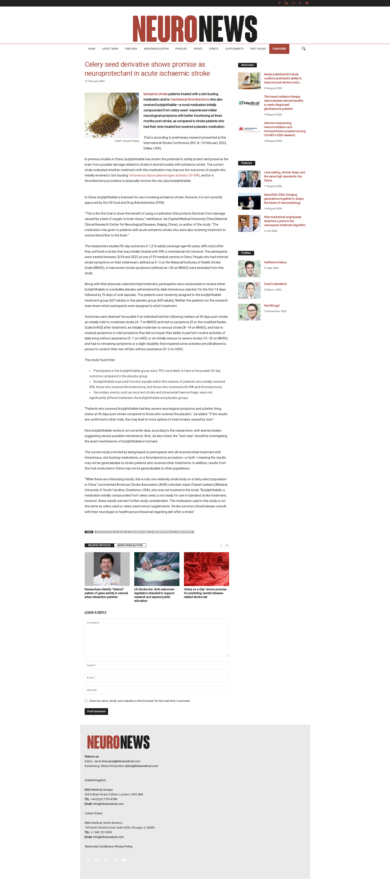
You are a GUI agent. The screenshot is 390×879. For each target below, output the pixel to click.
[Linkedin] (286, 3)
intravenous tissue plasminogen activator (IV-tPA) (164, 175)
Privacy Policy (123, 846)
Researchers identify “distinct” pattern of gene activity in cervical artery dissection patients (106, 593)
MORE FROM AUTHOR (130, 545)
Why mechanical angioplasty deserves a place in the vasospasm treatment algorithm (285, 221)
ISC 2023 (122, 532)
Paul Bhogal (271, 305)
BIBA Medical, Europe (99, 789)
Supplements (234, 48)
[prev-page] (221, 545)
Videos (198, 48)
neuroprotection (162, 532)
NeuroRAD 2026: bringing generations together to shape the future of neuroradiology (284, 198)
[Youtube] (307, 3)
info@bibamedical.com (108, 804)
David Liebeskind (275, 284)
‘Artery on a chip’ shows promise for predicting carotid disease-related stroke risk (205, 593)
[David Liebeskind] (249, 290)
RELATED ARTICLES (99, 545)
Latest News (110, 48)
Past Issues (258, 48)
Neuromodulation (156, 48)
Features (131, 48)
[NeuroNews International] (195, 28)
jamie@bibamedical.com (124, 761)
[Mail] (293, 3)
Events (213, 48)
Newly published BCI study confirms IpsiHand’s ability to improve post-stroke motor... (283, 78)
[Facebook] (280, 3)
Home (91, 48)
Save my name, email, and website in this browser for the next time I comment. (139, 701)
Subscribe (279, 48)
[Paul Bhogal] (249, 312)
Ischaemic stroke (156, 94)
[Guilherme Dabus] (249, 268)
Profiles (181, 48)
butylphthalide (105, 532)
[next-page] (227, 545)
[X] (300, 3)
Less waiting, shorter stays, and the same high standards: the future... (284, 176)
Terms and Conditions (99, 846)
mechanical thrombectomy (190, 99)
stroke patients (184, 532)
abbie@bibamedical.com (141, 766)
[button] (304, 49)
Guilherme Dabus (275, 262)
